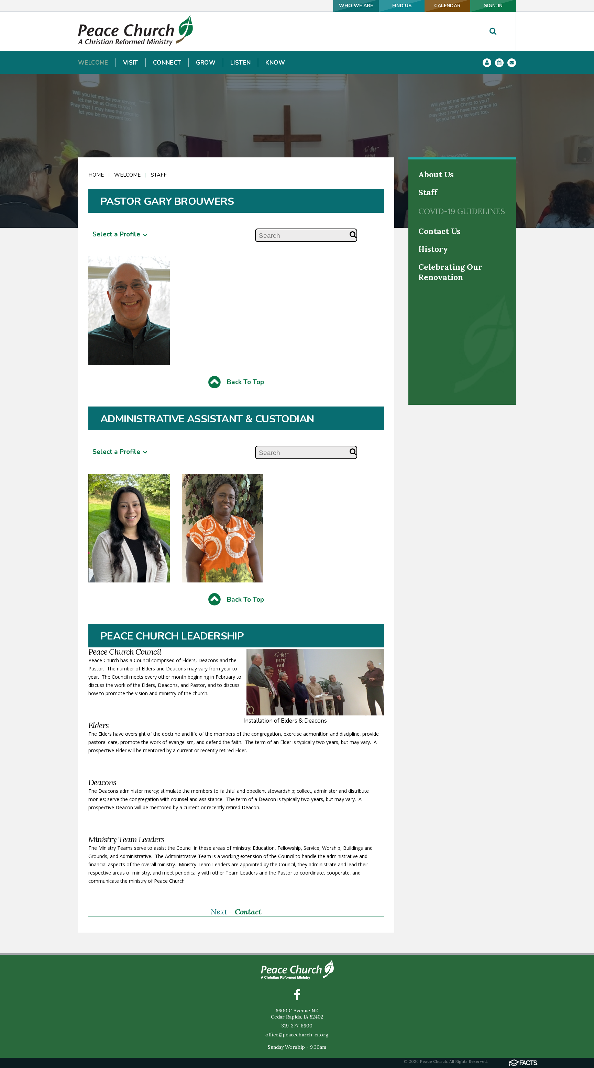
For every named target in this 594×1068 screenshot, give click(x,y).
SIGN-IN (493, 5)
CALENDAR (447, 5)
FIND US (401, 5)
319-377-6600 (297, 1026)
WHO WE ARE (356, 5)
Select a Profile (117, 234)
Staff (427, 192)
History (433, 249)
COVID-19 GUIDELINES (461, 211)
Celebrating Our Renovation (450, 272)
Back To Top (244, 382)
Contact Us (439, 231)
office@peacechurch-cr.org (297, 1035)
